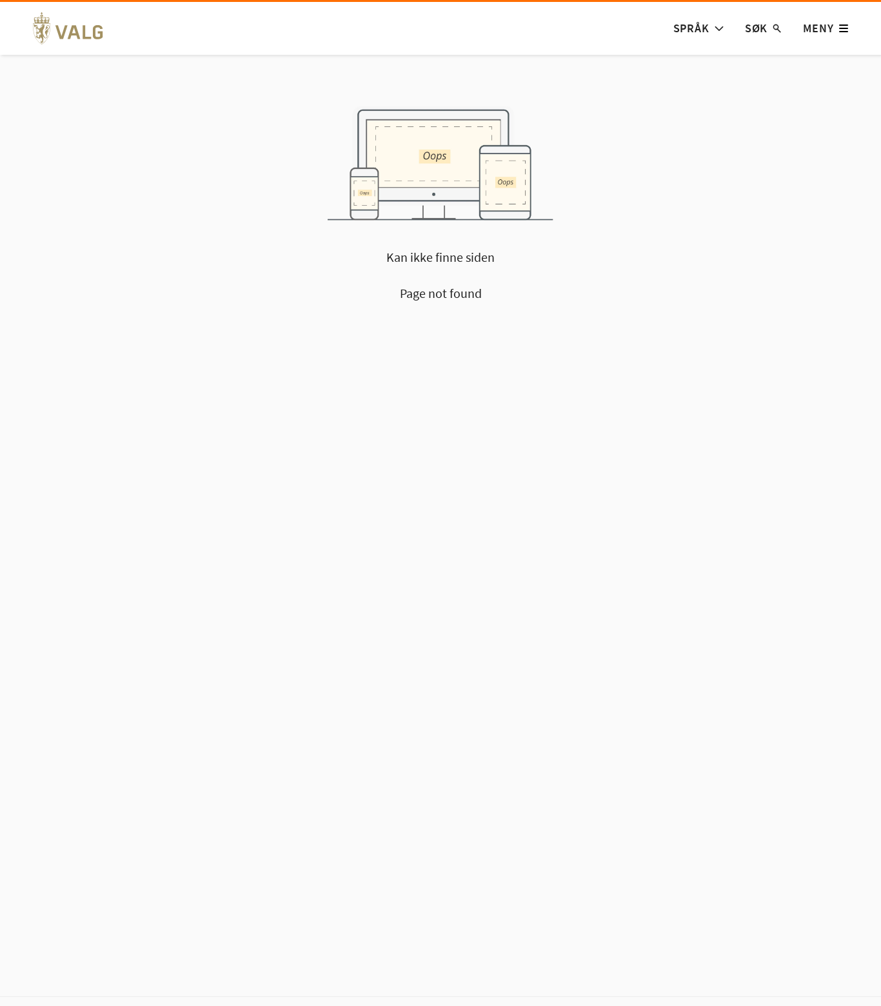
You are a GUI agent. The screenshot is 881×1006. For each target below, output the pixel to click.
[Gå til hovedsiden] (75, 28)
